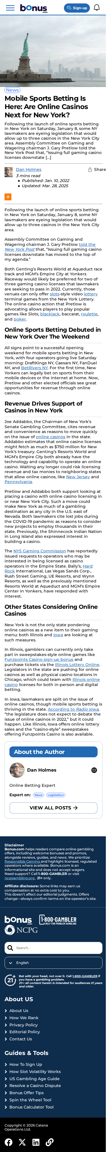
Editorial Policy (24, 1032)
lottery (91, 294)
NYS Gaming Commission (39, 551)
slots (54, 294)
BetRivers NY (34, 367)
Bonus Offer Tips (26, 1092)
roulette (89, 314)
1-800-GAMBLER (84, 976)
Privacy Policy (23, 1025)
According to (73, 709)
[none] (53, 963)
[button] (10, 8)
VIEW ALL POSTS (50, 808)
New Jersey (78, 476)
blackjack (50, 314)
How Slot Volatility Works (35, 1071)
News (12, 90)
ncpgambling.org (20, 878)
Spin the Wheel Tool (30, 1100)
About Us (18, 1010)
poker (20, 319)
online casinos (50, 436)
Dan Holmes (28, 169)
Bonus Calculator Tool (31, 1107)
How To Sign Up (25, 1064)
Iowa (58, 634)
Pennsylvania (18, 481)
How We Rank (24, 1017)
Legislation (56, 795)
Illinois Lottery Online (77, 664)
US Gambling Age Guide (34, 1078)
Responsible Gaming (23, 861)
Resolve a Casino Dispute (35, 1085)
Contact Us (20, 1039)
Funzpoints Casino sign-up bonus (39, 659)
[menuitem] (53, 963)
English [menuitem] (22, 963)
